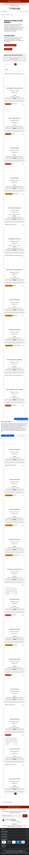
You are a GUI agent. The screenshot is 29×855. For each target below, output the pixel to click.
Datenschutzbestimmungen (10, 825)
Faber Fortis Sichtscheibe (14, 749)
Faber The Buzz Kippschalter (14, 449)
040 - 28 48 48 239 (13, 3)
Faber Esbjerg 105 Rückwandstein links (14, 88)
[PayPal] (18, 842)
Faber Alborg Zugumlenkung (14, 659)
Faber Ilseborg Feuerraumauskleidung (14, 359)
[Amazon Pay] (9, 842)
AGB (26, 825)
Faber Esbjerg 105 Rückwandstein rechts (14, 269)
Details (14, 98)
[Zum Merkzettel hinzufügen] (22, 74)
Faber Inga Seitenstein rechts (14, 539)
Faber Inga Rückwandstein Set (14, 329)
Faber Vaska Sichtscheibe (14, 479)
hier (1, 431)
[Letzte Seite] (5, 67)
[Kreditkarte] (4, 845)
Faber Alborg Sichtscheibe (14, 629)
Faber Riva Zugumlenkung (14, 509)
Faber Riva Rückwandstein (14, 299)
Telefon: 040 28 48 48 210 (10, 45)
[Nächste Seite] (23, 64)
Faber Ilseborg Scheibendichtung (14, 207)
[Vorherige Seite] (8, 64)
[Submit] (25, 815)
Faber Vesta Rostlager (14, 148)
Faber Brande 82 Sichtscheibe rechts (14, 569)
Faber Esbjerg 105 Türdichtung (14, 238)
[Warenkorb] (26, 11)
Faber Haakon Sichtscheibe (14, 778)
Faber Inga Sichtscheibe (14, 719)
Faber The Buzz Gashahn (15, 599)
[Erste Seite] (5, 64)
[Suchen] (18, 11)
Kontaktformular (12, 4)
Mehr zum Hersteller (8, 802)
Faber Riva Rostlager (14, 689)
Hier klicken (13, 820)
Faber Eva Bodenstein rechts (14, 118)
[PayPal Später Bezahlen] (4, 842)
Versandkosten (20, 850)
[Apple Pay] (23, 842)
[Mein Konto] (23, 11)
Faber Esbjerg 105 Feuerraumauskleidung (14, 389)
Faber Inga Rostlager (14, 178)
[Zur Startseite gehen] (14, 8)
